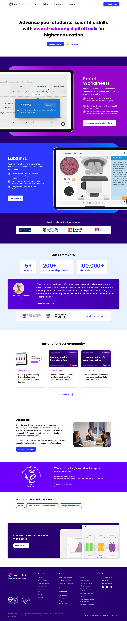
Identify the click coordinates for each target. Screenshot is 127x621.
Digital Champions (85, 586)
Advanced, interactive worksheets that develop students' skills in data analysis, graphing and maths (100, 91)
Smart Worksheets (43, 580)
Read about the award (64, 485)
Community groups (86, 583)
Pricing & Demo (111, 4)
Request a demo (55, 44)
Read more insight (63, 394)
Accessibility (63, 603)
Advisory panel (84, 580)
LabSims (40, 577)
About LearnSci (63, 595)
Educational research (86, 593)
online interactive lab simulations (29, 166)
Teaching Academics (65, 577)
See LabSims (15, 198)
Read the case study (46, 303)
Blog (60, 601)
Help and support (108, 583)
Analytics (40, 597)
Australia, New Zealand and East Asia (42, 506)
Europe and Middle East (71, 506)
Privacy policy (114, 615)
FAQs (39, 592)
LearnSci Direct (42, 586)
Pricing (40, 594)
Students (62, 588)
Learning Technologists (66, 580)
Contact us (105, 580)
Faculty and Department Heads (66, 584)
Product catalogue (43, 583)
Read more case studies (96, 316)
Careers (61, 598)
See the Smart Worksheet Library (99, 123)
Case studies (42, 589)
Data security (94, 615)
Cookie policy (104, 615)
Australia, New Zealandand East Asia (87, 600)
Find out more (72, 44)
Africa (20, 506)
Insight (82, 577)
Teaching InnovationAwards (86, 589)
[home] (16, 4)
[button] (33, 4)
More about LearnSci (26, 449)
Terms (86, 615)
